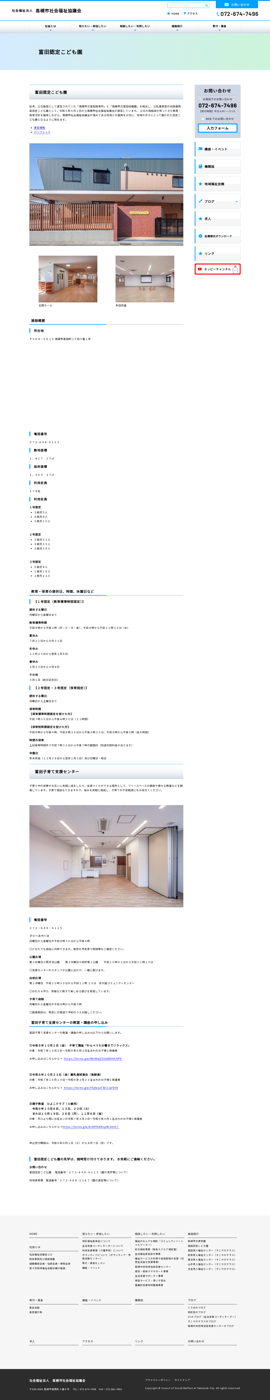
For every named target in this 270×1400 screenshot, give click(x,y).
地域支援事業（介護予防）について (102, 1250)
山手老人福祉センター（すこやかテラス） (212, 1264)
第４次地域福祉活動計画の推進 (47, 1268)
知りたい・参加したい (93, 26)
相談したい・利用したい (135, 26)
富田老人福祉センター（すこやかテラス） (212, 1250)
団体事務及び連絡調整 (42, 1259)
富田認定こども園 (198, 1246)
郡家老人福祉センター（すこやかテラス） (212, 1255)
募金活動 (34, 1307)
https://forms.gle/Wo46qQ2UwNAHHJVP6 (93, 1058)
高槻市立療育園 (197, 1241)
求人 (208, 218)
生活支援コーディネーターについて (102, 1246)
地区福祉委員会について (96, 1241)
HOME (33, 1234)
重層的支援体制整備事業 (149, 1285)
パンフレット (42, 132)
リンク (210, 253)
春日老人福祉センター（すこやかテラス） (212, 1259)
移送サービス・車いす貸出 (150, 1280)
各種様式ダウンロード (218, 236)
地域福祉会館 (214, 184)
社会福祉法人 (47, 10)
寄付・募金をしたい (93, 1263)
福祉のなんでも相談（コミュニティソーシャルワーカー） (159, 1242)
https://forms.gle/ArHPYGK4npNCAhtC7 (90, 1127)
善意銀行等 (35, 1312)
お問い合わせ (196, 1341)
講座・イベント (216, 149)
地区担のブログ (197, 1312)
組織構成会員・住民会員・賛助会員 (50, 1263)
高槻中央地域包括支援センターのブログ (211, 1326)
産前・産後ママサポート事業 (151, 1271)
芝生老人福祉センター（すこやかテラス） (212, 1269)
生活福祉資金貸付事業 (148, 1254)
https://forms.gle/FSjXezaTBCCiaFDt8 (90, 1088)
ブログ (210, 201)
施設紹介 (177, 26)
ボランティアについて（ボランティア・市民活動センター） (106, 1256)
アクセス (87, 1341)
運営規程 (39, 127)
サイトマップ (182, 1380)
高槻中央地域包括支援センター (153, 1266)
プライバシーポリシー (158, 1380)
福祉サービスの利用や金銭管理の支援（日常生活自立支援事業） (159, 1260)
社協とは (50, 26)
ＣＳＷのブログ (197, 1307)
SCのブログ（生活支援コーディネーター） (212, 1316)
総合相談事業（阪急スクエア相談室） (157, 1249)
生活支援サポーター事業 (149, 1276)
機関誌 (210, 166)
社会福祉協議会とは (41, 1254)
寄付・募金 (219, 26)
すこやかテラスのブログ (202, 1321)
